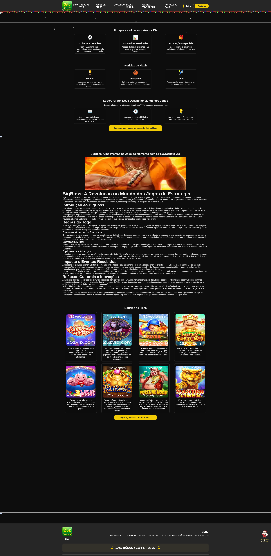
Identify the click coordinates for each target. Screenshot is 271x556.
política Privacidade (148, 6)
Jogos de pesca (101, 6)
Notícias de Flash (171, 6)
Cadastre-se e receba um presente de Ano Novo (135, 128)
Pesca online (129, 6)
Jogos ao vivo (115, 535)
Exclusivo (119, 5)
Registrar (202, 6)
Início (75, 5)
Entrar (188, 6)
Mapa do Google (201, 535)
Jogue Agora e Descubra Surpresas (135, 417)
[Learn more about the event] (135, 22)
